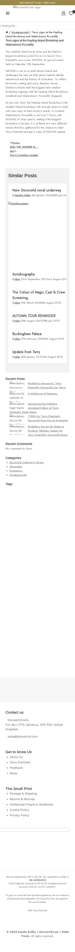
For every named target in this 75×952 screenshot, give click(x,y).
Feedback (16, 767)
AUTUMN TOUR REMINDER (33, 315)
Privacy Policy (19, 815)
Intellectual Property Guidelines (31, 804)
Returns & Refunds (22, 799)
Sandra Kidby (23, 195)
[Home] (7, 32)
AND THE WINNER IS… (24, 145)
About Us (16, 757)
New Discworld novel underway (36, 190)
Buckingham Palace (27, 333)
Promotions (16, 471)
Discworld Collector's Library (27, 462)
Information (16, 467)
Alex (17, 279)
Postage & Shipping (23, 793)
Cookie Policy (19, 810)
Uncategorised (18, 475)
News (13, 773)
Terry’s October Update (24, 153)
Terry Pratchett (20, 762)
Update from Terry (26, 351)
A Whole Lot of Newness (43, 394)
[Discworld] (32, 13)
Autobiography (23, 274)
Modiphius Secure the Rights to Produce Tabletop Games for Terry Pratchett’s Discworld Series (48, 431)
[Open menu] (8, 13)
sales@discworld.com (23, 736)
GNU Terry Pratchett (37, 910)
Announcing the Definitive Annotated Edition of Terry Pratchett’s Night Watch (34, 408)
